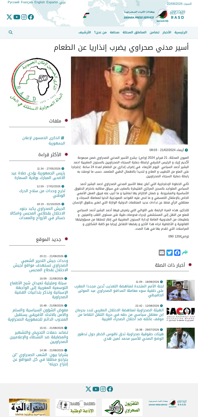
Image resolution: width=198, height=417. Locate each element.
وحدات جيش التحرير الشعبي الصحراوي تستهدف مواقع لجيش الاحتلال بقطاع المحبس (40, 265)
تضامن (154, 32)
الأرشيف (85, 32)
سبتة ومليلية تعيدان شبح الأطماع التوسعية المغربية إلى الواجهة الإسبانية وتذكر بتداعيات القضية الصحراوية (39, 290)
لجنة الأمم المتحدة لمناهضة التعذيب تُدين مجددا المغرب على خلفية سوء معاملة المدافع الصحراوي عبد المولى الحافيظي (119, 291)
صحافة (114, 32)
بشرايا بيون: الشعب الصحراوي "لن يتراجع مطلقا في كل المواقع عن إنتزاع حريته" (40, 359)
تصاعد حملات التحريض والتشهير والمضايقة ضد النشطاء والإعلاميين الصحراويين (39, 337)
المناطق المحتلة (135, 32)
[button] (10, 32)
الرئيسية (180, 32)
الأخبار (166, 32)
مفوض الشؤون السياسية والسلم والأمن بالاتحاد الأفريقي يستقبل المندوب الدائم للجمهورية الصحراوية (38, 314)
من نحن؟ (100, 32)
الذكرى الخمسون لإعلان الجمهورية (43, 140)
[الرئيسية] (156, 16)
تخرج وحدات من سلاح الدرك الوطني (42, 193)
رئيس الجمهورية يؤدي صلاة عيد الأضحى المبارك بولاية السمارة (38, 175)
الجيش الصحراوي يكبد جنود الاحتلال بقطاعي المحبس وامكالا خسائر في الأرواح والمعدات (37, 213)
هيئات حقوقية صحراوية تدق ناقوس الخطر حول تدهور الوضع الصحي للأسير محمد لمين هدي (121, 336)
